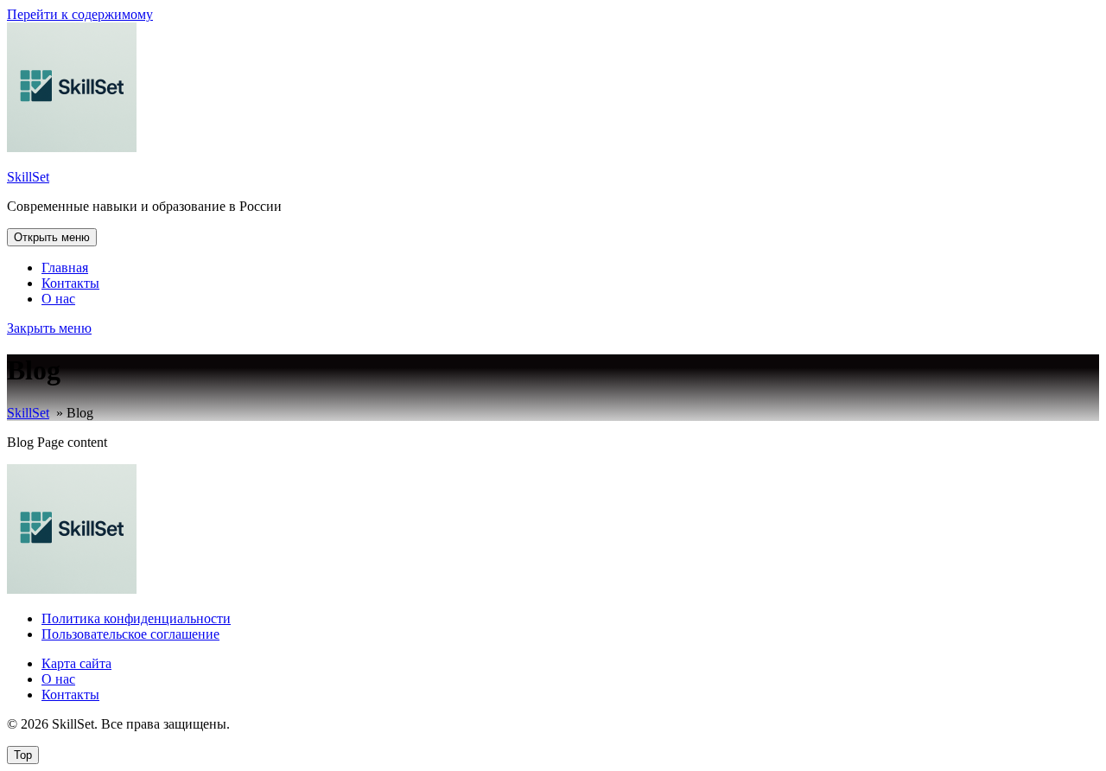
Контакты (70, 283)
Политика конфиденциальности (136, 618)
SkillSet (28, 176)
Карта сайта (76, 663)
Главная (64, 267)
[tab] (52, 237)
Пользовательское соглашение (130, 634)
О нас (58, 298)
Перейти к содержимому (80, 14)
